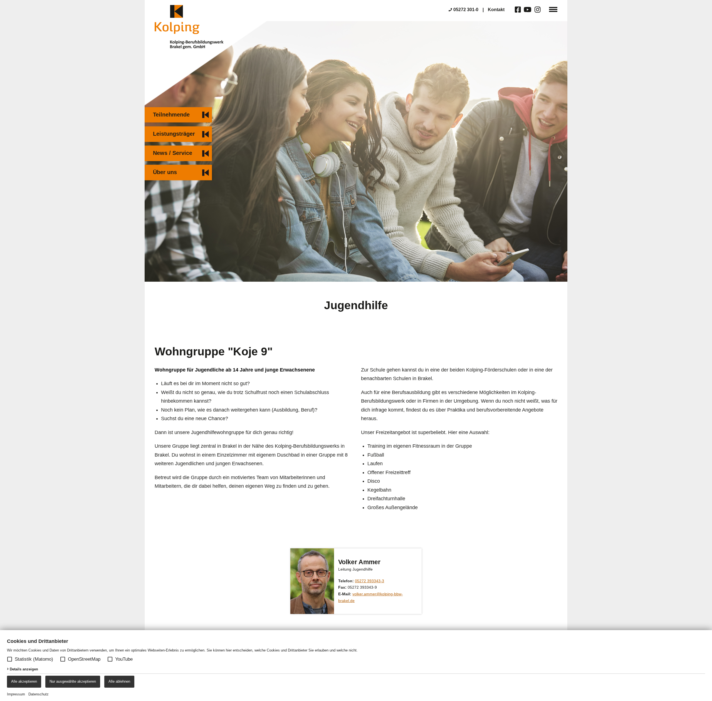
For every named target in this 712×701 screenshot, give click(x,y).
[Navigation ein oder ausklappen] (553, 9)
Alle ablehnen (119, 681)
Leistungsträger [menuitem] (174, 134)
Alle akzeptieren (24, 681)
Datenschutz (38, 694)
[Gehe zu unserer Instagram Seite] (537, 10)
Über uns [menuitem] (165, 172)
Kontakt (496, 9)
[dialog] (356, 665)
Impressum (16, 694)
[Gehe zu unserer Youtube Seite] (527, 10)
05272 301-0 (465, 9)
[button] (9, 659)
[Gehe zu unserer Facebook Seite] (518, 10)
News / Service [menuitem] (172, 153)
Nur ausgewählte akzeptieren (73, 681)
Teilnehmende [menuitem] (171, 115)
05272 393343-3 (369, 581)
